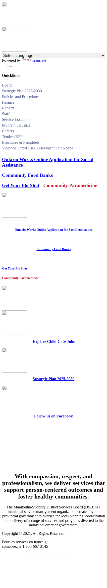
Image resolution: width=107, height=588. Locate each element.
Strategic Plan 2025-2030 (22, 91)
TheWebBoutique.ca (87, 555)
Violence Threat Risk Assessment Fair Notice (37, 148)
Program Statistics (16, 125)
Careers (8, 131)
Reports (8, 108)
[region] (53, 445)
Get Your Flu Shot (20, 185)
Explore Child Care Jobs (54, 341)
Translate (39, 60)
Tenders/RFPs (13, 137)
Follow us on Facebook (53, 416)
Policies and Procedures (20, 96)
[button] (103, 86)
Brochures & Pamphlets (20, 142)
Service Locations (16, 119)
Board (7, 85)
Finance (8, 102)
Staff (5, 114)
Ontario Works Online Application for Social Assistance (53, 229)
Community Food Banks (27, 175)
